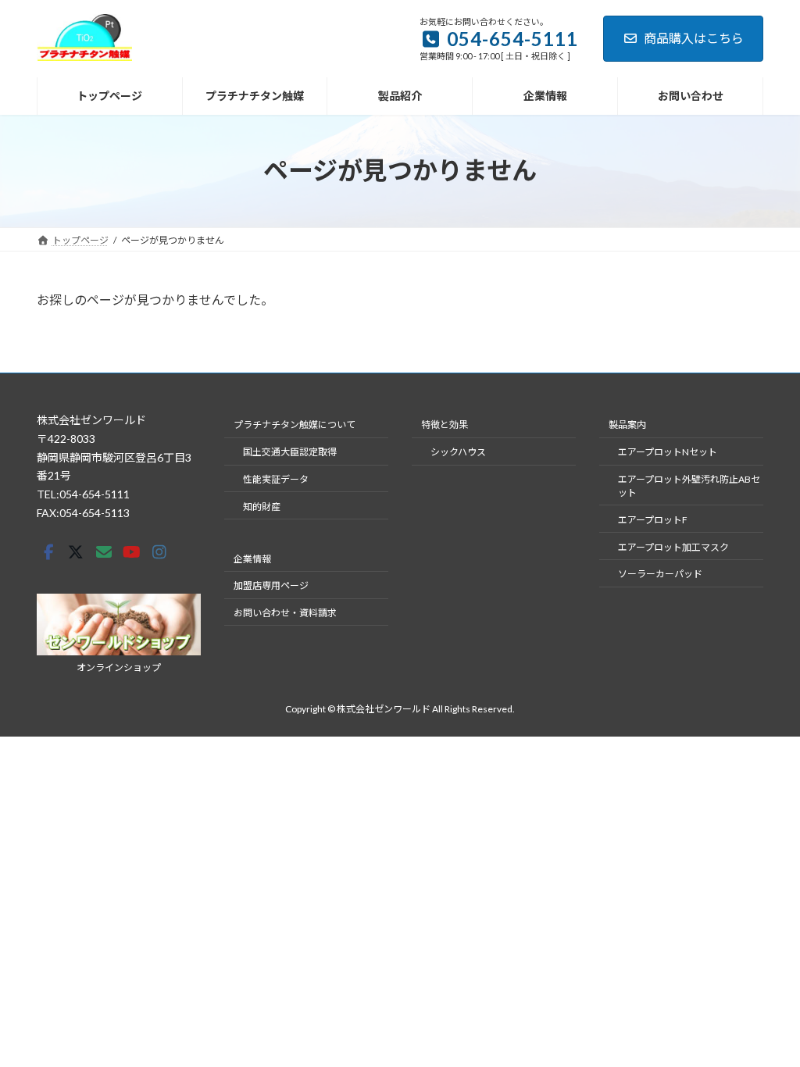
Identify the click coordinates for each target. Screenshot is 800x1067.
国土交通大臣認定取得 (290, 452)
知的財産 (261, 506)
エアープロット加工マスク (673, 547)
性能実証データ (276, 479)
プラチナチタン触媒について (294, 424)
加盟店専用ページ (271, 585)
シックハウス (458, 452)
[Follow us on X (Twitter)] (76, 552)
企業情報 (252, 559)
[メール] (104, 552)
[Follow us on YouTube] (131, 552)
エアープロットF (653, 520)
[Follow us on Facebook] (48, 552)
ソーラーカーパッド (660, 574)
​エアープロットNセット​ (667, 452)
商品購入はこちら (694, 37)
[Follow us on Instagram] (159, 552)
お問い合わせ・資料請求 (285, 613)
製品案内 (627, 424)
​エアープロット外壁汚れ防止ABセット (689, 485)
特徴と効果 (444, 424)
